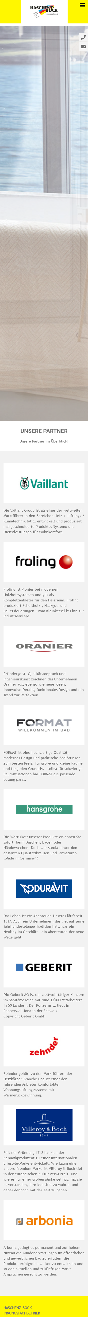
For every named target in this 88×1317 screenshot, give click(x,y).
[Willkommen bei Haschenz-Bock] (44, 11)
